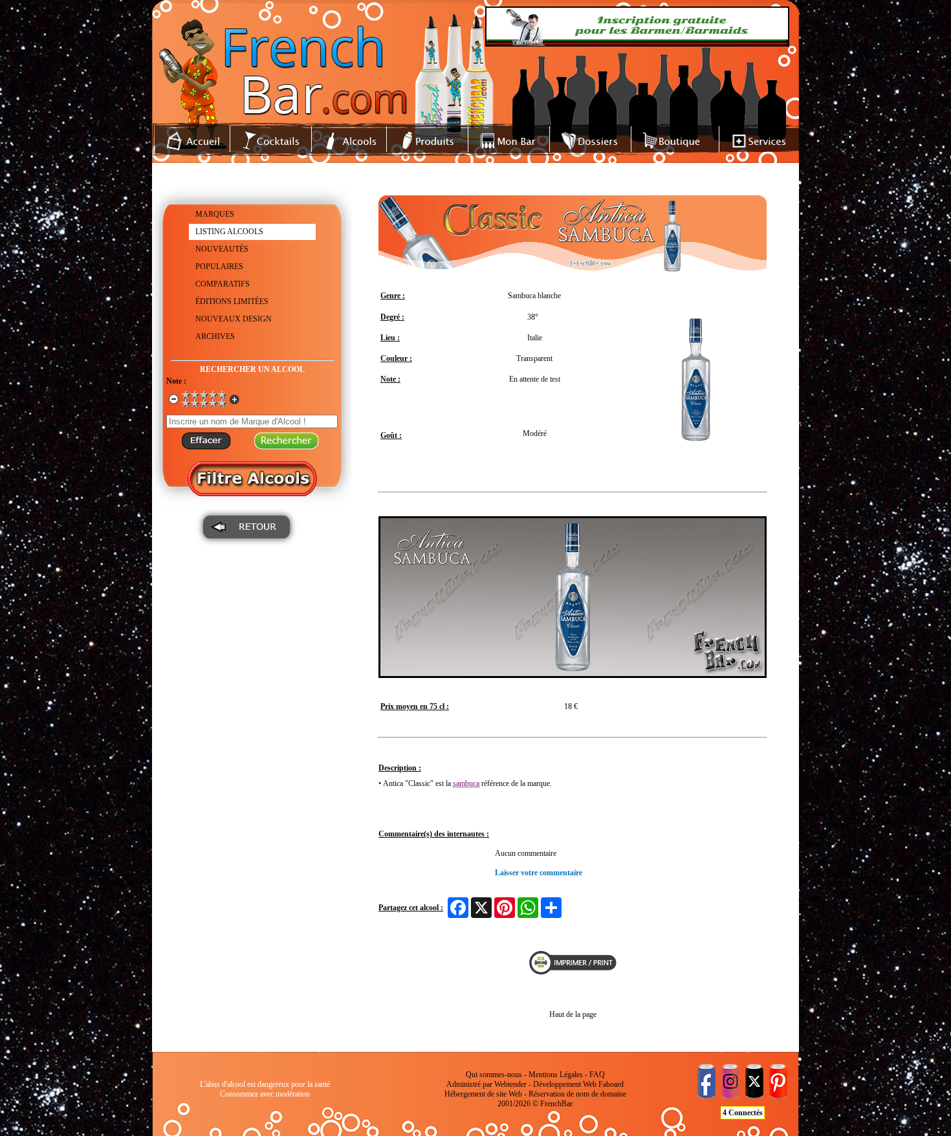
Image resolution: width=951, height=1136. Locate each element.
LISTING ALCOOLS (229, 231)
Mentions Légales (556, 1074)
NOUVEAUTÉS (221, 249)
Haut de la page (572, 1014)
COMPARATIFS (222, 284)
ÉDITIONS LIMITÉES (231, 301)
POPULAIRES (219, 266)
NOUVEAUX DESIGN (233, 318)
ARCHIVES (215, 336)
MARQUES (214, 214)
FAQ (597, 1074)
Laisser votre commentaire (538, 872)
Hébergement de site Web (483, 1093)
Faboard (611, 1084)
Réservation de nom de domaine (577, 1093)
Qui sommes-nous (494, 1074)
